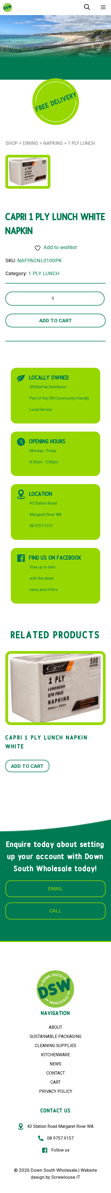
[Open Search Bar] (87, 7)
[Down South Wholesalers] (7, 7)
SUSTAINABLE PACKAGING (55, 1036)
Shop (11, 143)
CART (55, 1082)
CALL (55, 911)
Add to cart (55, 320)
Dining (30, 143)
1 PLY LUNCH (81, 143)
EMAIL (55, 889)
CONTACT (55, 1073)
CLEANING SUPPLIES (55, 1045)
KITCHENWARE (55, 1054)
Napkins (53, 143)
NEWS (55, 1063)
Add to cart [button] (27, 766)
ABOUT (55, 1027)
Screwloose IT (65, 1177)
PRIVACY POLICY (55, 1091)
